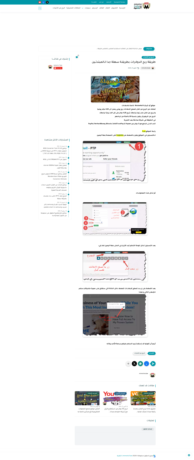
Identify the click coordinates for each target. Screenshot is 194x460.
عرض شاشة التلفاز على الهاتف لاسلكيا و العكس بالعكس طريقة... (119, 49)
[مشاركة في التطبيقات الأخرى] (128, 363)
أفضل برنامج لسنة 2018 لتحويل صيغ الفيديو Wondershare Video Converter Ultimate (54, 176)
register (120, 135)
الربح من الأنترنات (59, 8)
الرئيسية (122, 8)
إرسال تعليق (147, 429)
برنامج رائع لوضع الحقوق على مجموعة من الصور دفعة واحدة (54, 214)
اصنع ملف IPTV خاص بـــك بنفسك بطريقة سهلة (55, 197)
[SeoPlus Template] (154, 456)
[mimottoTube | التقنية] (142, 5)
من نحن (101, 2)
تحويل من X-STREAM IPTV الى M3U (55, 159)
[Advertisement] (97, 30)
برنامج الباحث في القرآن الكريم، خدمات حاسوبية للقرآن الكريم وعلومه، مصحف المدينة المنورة (54, 187)
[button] (146, 363)
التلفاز (108, 8)
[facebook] (43, 2)
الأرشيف (108, 2)
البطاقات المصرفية (73, 8)
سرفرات (88, 8)
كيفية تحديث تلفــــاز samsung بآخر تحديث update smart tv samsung (55, 206)
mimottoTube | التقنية (124, 456)
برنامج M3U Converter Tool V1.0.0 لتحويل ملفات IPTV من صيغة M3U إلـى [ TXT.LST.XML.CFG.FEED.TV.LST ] (54, 151)
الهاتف (101, 8)
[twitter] (47, 2)
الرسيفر (95, 8)
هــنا (143, 131)
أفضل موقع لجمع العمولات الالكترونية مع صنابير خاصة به (89, 410)
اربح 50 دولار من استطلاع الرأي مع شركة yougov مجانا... (116, 410)
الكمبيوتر (114, 8)
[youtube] (39, 2)
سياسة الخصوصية (119, 2)
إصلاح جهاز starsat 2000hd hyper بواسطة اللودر (55, 167)
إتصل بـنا (93, 2)
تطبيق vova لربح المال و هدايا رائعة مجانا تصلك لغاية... (144, 410)
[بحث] (39, 8)
